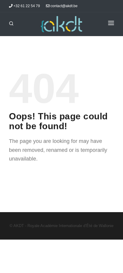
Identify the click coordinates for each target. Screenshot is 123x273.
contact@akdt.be (64, 6)
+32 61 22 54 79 (26, 6)
